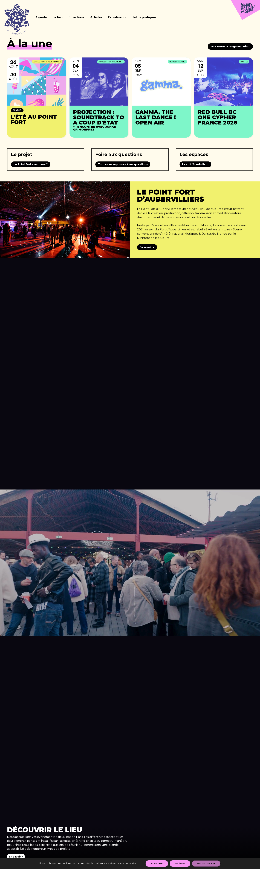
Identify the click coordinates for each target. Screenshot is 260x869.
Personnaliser (206, 863)
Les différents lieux (195, 164)
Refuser (180, 863)
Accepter (157, 863)
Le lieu (58, 17)
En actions (76, 17)
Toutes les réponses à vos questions (123, 164)
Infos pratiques (144, 17)
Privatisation (117, 17)
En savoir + (147, 247)
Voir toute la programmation (230, 46)
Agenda (41, 17)
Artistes (96, 17)
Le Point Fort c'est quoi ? (31, 164)
